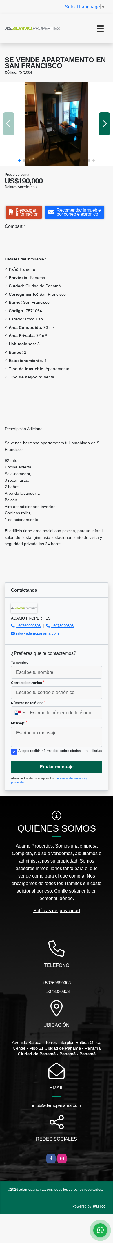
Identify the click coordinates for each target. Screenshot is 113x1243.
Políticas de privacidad (56, 910)
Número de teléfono (28, 702)
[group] (56, 124)
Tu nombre (20, 662)
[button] (19, 160)
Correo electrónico (27, 682)
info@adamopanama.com (37, 633)
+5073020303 (62, 626)
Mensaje (19, 723)
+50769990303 (28, 626)
